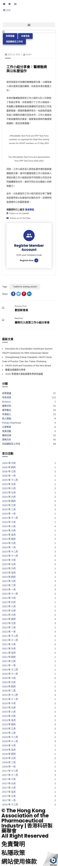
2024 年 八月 (9, 526)
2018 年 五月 (9, 749)
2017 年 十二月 (10, 770)
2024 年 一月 (9, 547)
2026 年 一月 (9, 475)
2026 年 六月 (9, 463)
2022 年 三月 (9, 623)
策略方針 (6, 439)
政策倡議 (10, 36)
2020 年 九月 (9, 682)
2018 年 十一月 (10, 741)
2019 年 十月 (9, 703)
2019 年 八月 (9, 711)
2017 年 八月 (9, 787)
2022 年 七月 (9, 610)
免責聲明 (13, 844)
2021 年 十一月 (10, 640)
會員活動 (6, 431)
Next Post (19, 318)
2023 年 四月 (9, 577)
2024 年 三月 (9, 543)
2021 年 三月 (9, 661)
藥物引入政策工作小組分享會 (32, 322)
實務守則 (6, 405)
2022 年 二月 (9, 627)
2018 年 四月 (9, 754)
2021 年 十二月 (10, 636)
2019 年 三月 (9, 728)
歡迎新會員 (21, 310)
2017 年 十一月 (10, 775)
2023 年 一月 (9, 589)
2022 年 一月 (9, 631)
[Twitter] (18, 294)
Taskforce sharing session (25, 286)
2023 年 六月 (9, 568)
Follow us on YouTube (20, 218)
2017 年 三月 (9, 796)
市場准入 (6, 414)
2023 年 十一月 (10, 555)
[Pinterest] (24, 294)
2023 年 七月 (9, 564)
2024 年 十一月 (10, 517)
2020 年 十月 (9, 678)
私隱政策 (13, 853)
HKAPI (28, 54)
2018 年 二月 (9, 762)
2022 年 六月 (9, 614)
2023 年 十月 (9, 560)
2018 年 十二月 (10, 737)
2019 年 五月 (9, 720)
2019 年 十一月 (10, 699)
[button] (29, 24)
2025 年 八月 (9, 488)
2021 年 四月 (9, 657)
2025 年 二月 (9, 509)
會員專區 (29, 209)
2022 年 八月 (9, 606)
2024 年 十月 (9, 522)
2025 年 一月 (9, 513)
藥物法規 (6, 435)
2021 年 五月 (9, 652)
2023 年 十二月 (10, 551)
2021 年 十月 (9, 644)
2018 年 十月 (9, 745)
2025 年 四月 (9, 501)
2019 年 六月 (9, 716)
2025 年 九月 (9, 484)
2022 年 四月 (9, 619)
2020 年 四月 (9, 686)
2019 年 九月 (9, 707)
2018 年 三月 (9, 758)
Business (6, 401)
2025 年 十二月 (10, 480)
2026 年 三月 (9, 471)
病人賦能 (6, 418)
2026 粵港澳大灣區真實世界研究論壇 (24, 374)
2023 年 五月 (9, 572)
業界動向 (6, 410)
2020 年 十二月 (10, 669)
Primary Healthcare (11, 422)
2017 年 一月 (9, 800)
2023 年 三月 (9, 581)
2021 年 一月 (9, 665)
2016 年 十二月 (10, 804)
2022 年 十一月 (10, 593)
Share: (5, 294)
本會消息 (25, 36)
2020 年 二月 (9, 690)
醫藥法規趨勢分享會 (15, 369)
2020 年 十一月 (10, 673)
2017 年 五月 (9, 791)
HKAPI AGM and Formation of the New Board (28, 365)
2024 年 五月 (9, 534)
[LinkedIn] (29, 294)
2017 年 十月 (9, 779)
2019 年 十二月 (10, 695)
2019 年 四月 (9, 724)
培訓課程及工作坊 (14, 41)
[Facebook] (13, 294)
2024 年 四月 (9, 539)
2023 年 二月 (9, 585)
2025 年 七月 (9, 492)
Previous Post (20, 306)
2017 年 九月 (9, 783)
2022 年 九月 (9, 602)
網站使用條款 (19, 861)
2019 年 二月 (9, 732)
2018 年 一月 (9, 766)
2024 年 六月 (9, 530)
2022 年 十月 (9, 598)
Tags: (4, 286)
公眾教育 (6, 427)
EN (8, 10)
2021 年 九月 (9, 648)
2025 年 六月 (9, 496)
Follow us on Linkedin (19, 213)
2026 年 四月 (9, 467)
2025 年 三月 (9, 505)
